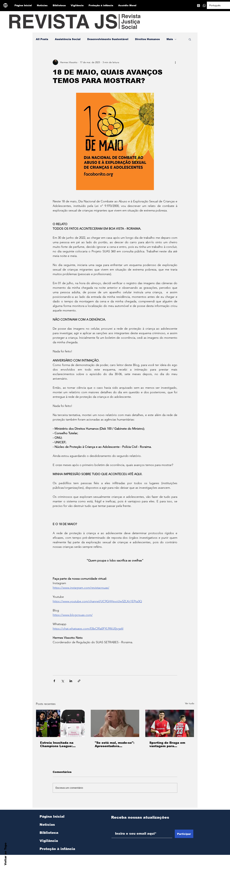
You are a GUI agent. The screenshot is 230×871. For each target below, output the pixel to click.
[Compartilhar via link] (79, 680)
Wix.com (149, 869)
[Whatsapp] (204, 5)
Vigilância (49, 841)
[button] (189, 39)
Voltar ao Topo (5, 854)
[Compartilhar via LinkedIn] (70, 680)
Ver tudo (189, 703)
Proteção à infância (57, 849)
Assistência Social (67, 39)
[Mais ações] (175, 62)
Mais (170, 39)
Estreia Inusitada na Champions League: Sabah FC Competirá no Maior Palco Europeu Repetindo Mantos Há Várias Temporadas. (59, 744)
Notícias (47, 824)
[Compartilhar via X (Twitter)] (62, 680)
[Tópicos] (198, 5)
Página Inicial (52, 816)
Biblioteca (49, 832)
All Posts (42, 39)
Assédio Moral (52, 857)
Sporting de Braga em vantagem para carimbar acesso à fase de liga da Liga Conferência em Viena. (168, 744)
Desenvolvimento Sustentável (107, 39)
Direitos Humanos (147, 39)
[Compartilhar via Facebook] (54, 680)
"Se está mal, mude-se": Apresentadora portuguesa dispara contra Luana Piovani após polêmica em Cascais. (114, 744)
